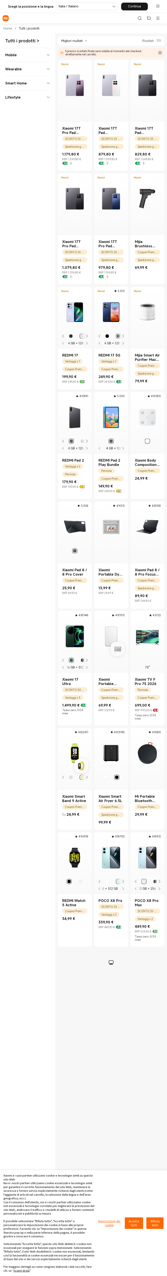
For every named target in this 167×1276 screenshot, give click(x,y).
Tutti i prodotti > (22, 41)
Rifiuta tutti (155, 1223)
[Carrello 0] (149, 18)
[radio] (70, 336)
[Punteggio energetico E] (82, 486)
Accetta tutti (134, 1223)
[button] (158, 6)
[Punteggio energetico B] (82, 381)
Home (7, 28)
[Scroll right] (86, 336)
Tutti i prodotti (29, 28)
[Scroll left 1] (63, 336)
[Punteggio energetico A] (65, 163)
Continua (134, 6)
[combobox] (72, 41)
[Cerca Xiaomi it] (139, 18)
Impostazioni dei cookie (109, 1223)
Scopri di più (21, 1271)
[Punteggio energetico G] (155, 710)
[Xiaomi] (6, 18)
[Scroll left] (63, 343)
